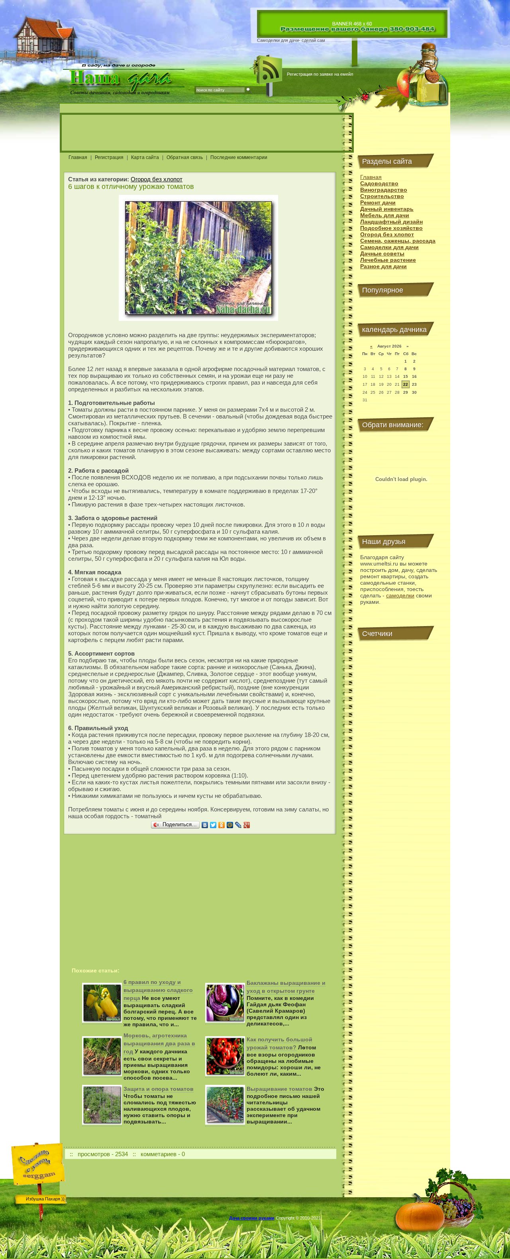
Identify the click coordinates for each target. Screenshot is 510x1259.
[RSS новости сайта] (270, 70)
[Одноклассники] (222, 825)
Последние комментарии (238, 157)
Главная (78, 157)
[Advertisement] (207, 133)
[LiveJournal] (238, 825)
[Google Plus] (247, 825)
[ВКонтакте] (205, 825)
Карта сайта (145, 157)
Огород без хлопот (156, 179)
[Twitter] (213, 825)
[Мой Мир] (230, 825)
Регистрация (109, 157)
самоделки (400, 595)
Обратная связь (185, 157)
